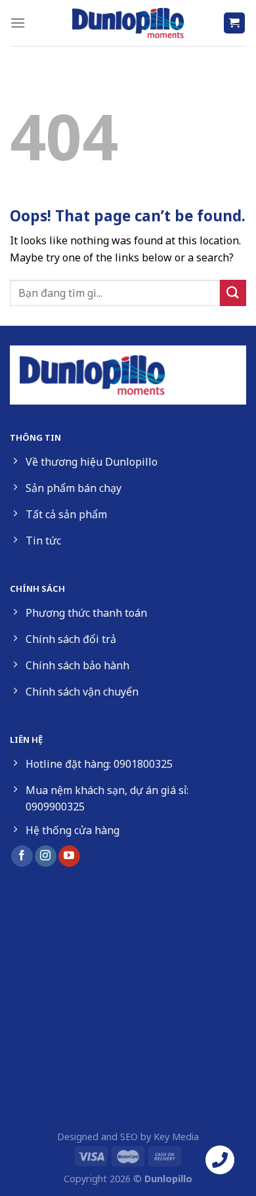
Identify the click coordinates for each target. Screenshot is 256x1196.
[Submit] (233, 292)
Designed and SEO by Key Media (128, 1136)
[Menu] (18, 23)
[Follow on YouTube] (69, 856)
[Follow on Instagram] (45, 856)
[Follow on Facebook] (22, 856)
